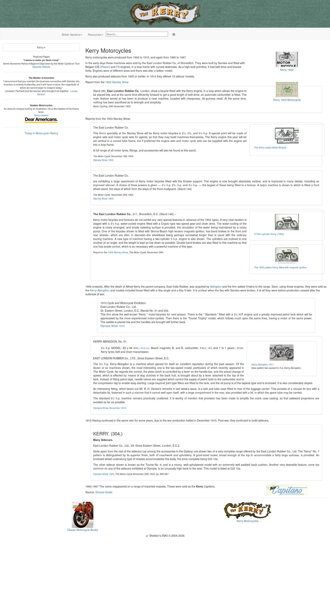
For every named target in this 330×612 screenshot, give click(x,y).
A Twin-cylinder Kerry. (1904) (269, 234)
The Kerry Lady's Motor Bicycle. (270, 147)
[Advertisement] (165, 564)
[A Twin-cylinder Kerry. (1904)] (286, 222)
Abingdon (216, 286)
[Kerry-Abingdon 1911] (281, 352)
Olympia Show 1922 (103, 473)
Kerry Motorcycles (247, 521)
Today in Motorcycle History (41, 133)
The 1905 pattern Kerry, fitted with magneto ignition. (280, 267)
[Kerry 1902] (287, 59)
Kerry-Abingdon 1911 (263, 364)
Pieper (105, 67)
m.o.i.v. (145, 348)
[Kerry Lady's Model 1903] (286, 135)
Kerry (40, 47)
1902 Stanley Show (117, 82)
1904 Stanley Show (118, 252)
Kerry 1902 (287, 70)
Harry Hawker (41, 115)
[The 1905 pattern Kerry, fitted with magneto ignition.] (286, 255)
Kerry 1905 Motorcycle (287, 100)
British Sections (71, 34)
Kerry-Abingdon (99, 290)
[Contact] (173, 34)
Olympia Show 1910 (112, 326)
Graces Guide (103, 492)
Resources (94, 34)
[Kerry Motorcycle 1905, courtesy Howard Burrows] (287, 89)
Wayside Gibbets (41, 66)
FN (118, 67)
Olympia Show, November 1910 (109, 407)
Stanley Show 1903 (103, 160)
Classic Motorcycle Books (82, 530)
